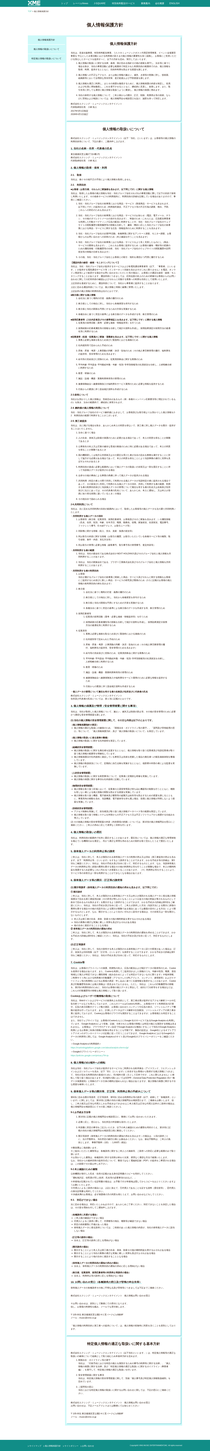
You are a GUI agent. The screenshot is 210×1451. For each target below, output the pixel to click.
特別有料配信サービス (123, 3)
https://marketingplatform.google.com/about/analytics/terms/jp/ (100, 1047)
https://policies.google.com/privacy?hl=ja (89, 1055)
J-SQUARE (100, 3)
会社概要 (159, 3)
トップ (64, 3)
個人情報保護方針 (46, 40)
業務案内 (145, 3)
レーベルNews (80, 3)
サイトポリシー (71, 1446)
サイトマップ (35, 1446)
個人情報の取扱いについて (46, 49)
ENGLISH (174, 3)
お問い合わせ (88, 1446)
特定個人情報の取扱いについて (46, 58)
